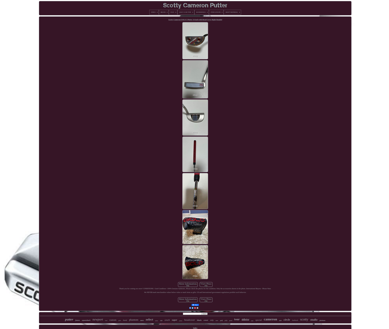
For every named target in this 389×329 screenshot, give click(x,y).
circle (287, 319)
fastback (295, 320)
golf (221, 320)
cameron (270, 319)
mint (252, 320)
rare (217, 320)
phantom (133, 319)
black (199, 320)
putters (180, 320)
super (174, 320)
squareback (86, 320)
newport (97, 319)
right (161, 320)
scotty (304, 319)
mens (142, 320)
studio (313, 319)
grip (226, 320)
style (280, 320)
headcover (189, 319)
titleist (245, 319)
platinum (322, 320)
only (212, 320)
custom (112, 320)
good (230, 320)
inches (156, 320)
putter (69, 319)
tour (237, 319)
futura (77, 320)
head (106, 320)
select (149, 319)
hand (125, 320)
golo (119, 320)
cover (206, 320)
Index (195, 328)
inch (167, 320)
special (258, 320)
